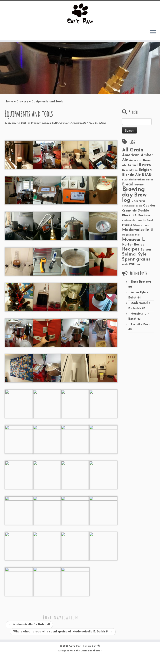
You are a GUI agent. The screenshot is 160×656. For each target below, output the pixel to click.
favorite (141, 220)
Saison (146, 249)
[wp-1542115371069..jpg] (19, 510)
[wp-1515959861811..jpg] (47, 545)
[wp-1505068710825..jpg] (75, 403)
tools (92, 123)
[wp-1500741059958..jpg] (103, 190)
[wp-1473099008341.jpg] (75, 332)
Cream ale (129, 210)
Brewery (22, 101)
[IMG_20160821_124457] (47, 154)
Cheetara (138, 201)
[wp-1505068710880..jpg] (103, 403)
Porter (127, 244)
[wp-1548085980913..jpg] (19, 474)
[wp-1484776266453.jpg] (19, 296)
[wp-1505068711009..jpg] (75, 368)
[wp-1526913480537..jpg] (19, 545)
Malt (137, 235)
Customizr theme (90, 651)
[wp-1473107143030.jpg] (19, 190)
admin (102, 123)
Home (9, 101)
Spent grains (136, 259)
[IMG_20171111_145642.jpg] (19, 581)
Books (149, 180)
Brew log (134, 197)
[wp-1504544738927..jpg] (47, 225)
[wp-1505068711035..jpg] (47, 403)
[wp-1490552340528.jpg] (47, 261)
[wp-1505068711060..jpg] (75, 154)
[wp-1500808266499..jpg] (19, 261)
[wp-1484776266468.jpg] (103, 261)
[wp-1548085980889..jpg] (103, 439)
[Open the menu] (153, 32)
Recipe (139, 244)
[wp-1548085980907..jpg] (47, 474)
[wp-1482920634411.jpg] (103, 296)
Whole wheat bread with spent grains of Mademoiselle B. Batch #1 (62, 631)
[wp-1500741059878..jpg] (103, 225)
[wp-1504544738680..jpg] (19, 225)
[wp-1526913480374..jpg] (103, 510)
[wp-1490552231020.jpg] (75, 261)
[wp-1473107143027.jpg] (47, 190)
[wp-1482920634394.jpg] (75, 296)
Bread (127, 184)
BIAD (125, 180)
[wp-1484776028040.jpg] (47, 296)
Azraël (133, 165)
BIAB (55, 123)
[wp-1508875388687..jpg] (103, 545)
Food (150, 220)
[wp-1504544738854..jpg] (75, 225)
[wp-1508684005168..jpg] (47, 581)
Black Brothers (137, 180)
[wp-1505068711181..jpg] (103, 368)
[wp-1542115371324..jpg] (75, 510)
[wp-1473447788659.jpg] (47, 332)
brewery (65, 123)
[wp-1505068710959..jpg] (19, 439)
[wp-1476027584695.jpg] (19, 332)
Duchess (144, 215)
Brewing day (133, 192)
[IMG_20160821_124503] (19, 368)
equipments (79, 123)
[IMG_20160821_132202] (103, 332)
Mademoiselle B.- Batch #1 (29, 624)
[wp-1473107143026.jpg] (103, 154)
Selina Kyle (134, 254)
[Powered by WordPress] (98, 645)
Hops (146, 225)
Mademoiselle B (137, 230)
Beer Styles (130, 170)
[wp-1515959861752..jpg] (75, 545)
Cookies (149, 205)
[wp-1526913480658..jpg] (47, 510)
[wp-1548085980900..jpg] (75, 474)
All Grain (132, 150)
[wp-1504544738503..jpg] (75, 190)
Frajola (127, 225)
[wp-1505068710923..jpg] (47, 439)
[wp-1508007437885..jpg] (75, 581)
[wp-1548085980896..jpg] (75, 439)
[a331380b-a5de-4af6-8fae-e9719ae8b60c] (19, 154)
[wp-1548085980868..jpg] (103, 474)
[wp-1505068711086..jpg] (19, 403)
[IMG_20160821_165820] (47, 368)
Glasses (137, 225)
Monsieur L (133, 240)
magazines (128, 235)
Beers (145, 164)
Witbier (134, 264)
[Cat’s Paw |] (80, 13)
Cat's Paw (75, 646)
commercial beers (132, 206)
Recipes (131, 249)
